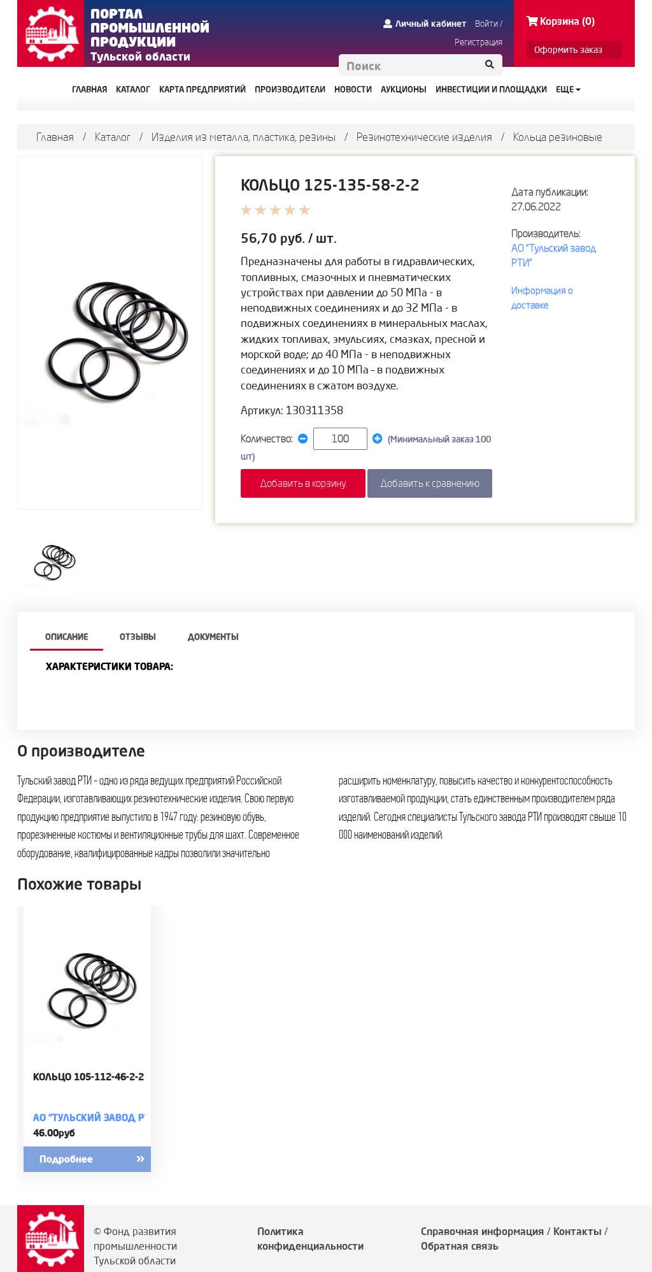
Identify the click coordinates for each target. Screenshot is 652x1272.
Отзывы (138, 637)
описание (66, 637)
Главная (55, 136)
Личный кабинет (431, 23)
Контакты (577, 1231)
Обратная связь (460, 1245)
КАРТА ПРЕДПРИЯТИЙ (202, 89)
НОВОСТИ (353, 89)
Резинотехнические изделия (424, 136)
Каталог (113, 136)
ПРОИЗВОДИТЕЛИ (290, 89)
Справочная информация (482, 1231)
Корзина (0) (567, 21)
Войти (486, 23)
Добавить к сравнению (429, 483)
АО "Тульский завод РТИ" (96, 1117)
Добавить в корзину (303, 483)
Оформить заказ (568, 49)
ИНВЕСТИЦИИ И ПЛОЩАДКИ (491, 89)
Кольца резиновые (557, 136)
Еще (566, 89)
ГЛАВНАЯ (89, 89)
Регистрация (478, 42)
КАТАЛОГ (133, 89)
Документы (213, 637)
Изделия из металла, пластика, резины (244, 136)
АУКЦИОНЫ (404, 89)
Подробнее (66, 1159)
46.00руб (54, 1133)
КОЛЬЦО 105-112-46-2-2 (88, 1077)
